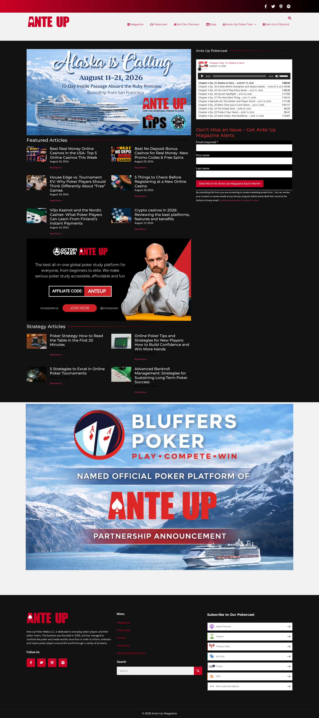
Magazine (137, 24)
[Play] (202, 76)
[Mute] (276, 76)
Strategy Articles (46, 326)
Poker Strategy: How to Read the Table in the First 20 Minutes (76, 340)
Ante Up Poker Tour (239, 24)
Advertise (123, 645)
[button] (289, 18)
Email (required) (207, 142)
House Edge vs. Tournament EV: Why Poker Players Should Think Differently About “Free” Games (78, 184)
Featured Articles (47, 140)
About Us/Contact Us (131, 653)
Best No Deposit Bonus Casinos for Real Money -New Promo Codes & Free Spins (161, 153)
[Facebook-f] (265, 6)
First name (202, 155)
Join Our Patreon (187, 24)
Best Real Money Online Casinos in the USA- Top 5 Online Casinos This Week (73, 153)
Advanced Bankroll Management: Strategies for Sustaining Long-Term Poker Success (161, 375)
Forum (121, 637)
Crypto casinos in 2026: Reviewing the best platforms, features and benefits (162, 214)
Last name (202, 168)
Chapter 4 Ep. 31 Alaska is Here (227, 62)
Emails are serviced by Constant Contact (239, 200)
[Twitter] (273, 6)
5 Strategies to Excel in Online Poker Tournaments (77, 371)
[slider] (284, 76)
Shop (212, 24)
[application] (244, 76)
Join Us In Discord (277, 24)
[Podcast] (281, 6)
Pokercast (160, 24)
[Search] (198, 671)
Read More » (56, 167)
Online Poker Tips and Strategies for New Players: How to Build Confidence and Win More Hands (162, 342)
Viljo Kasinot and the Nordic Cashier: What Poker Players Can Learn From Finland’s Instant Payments (76, 217)
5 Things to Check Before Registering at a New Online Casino (160, 181)
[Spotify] (288, 6)
